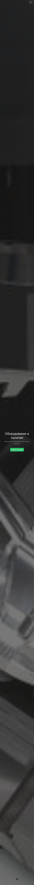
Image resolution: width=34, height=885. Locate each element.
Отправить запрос (17, 449)
